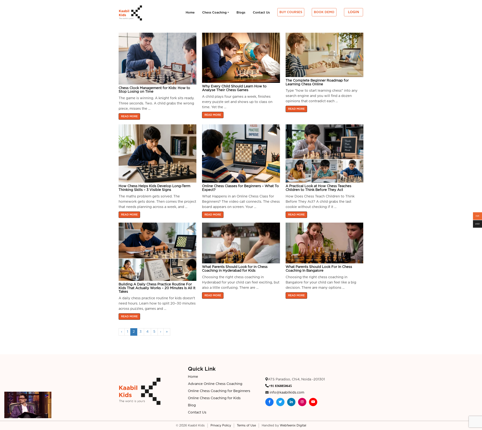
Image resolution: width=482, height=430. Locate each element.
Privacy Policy (220, 425)
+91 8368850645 (280, 385)
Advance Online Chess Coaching (215, 384)
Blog (192, 405)
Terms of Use (246, 425)
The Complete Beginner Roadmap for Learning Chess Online (317, 82)
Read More (129, 116)
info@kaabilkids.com (287, 392)
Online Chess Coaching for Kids (214, 398)
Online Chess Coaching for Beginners (219, 391)
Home (193, 377)
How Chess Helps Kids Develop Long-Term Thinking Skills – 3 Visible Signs (154, 188)
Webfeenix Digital (293, 425)
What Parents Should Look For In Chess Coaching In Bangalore (319, 268)
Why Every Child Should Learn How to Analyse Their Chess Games (234, 88)
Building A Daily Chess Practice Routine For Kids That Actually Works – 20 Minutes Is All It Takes (157, 288)
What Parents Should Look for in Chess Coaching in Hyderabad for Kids (235, 268)
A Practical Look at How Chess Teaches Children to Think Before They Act (318, 188)
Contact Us (197, 412)
